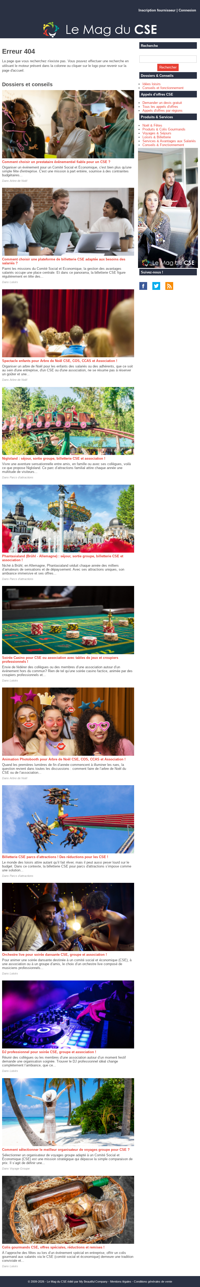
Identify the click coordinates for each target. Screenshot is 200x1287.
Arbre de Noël (18, 180)
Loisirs (14, 282)
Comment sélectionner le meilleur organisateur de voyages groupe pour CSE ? (66, 1150)
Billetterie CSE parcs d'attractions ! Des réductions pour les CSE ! (55, 857)
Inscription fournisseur (157, 10)
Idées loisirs (151, 84)
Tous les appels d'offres (160, 107)
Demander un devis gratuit (162, 103)
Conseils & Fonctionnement (163, 145)
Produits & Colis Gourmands (163, 129)
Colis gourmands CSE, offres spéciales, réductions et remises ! (53, 1247)
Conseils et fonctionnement (163, 88)
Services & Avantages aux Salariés (169, 141)
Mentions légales (120, 1281)
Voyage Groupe (20, 1168)
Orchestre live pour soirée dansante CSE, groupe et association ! (54, 955)
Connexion (187, 10)
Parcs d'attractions (21, 477)
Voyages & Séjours (156, 133)
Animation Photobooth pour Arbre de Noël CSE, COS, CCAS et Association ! (64, 759)
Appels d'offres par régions (162, 111)
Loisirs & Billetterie (156, 137)
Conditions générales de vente (153, 1281)
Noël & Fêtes (152, 125)
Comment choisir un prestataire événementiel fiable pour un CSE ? (56, 162)
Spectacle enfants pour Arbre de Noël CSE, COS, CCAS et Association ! (59, 361)
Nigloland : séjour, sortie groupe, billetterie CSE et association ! (53, 458)
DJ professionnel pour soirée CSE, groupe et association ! (49, 1052)
